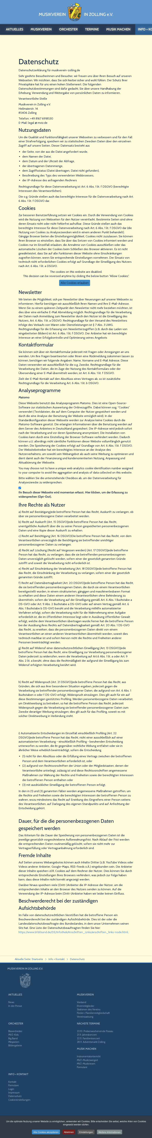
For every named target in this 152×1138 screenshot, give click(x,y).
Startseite (37, 959)
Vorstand (81, 1002)
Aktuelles (15, 994)
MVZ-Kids (13, 1034)
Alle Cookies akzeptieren (46, 1132)
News (11, 1002)
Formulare (82, 1067)
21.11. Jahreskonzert (87, 1034)
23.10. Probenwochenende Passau (95, 1031)
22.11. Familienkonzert (88, 1038)
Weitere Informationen (109, 1132)
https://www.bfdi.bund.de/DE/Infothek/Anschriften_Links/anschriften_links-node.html (73, 932)
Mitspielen (13, 1042)
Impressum (14, 1092)
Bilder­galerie (15, 1045)
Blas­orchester (15, 1031)
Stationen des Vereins (88, 1009)
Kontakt (12, 1081)
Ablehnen (69, 1132)
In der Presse (15, 1006)
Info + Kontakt (18, 1074)
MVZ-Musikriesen (86, 1063)
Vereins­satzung (85, 1016)
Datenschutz (15, 1096)
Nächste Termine (88, 1023)
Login (11, 1089)
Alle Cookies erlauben (75, 283)
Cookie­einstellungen (19, 1099)
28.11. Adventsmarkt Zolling (91, 1042)
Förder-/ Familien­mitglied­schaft (93, 1013)
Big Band (13, 1038)
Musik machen (86, 1048)
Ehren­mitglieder (85, 1006)
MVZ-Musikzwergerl (87, 1060)
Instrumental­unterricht (88, 1056)
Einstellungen (86, 1132)
